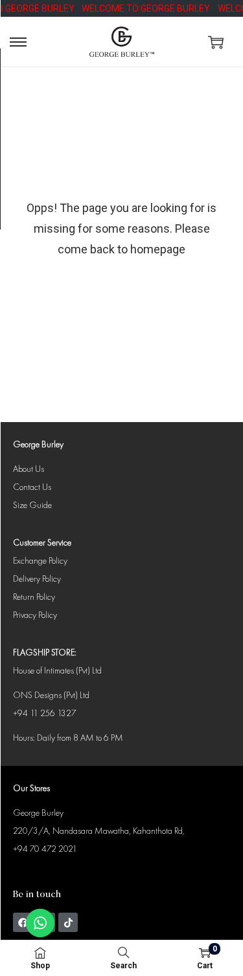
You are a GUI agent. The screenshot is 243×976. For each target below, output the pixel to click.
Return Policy (34, 596)
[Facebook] (22, 922)
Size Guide (32, 505)
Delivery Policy (37, 578)
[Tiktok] (68, 922)
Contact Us (32, 487)
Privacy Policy (35, 615)
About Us (28, 468)
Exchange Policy (40, 560)
